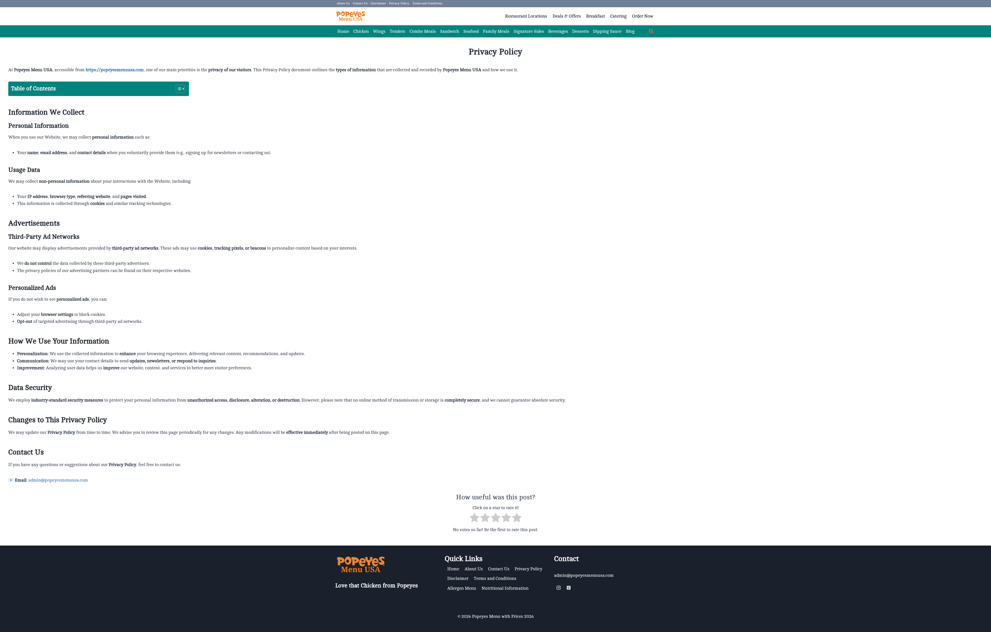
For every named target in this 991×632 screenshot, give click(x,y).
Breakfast (595, 16)
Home (343, 31)
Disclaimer (378, 3)
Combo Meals (423, 31)
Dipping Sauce (607, 31)
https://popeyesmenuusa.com (115, 69)
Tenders (397, 31)
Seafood (471, 31)
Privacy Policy (399, 3)
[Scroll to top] (964, 620)
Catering (618, 16)
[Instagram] (558, 587)
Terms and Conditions (427, 3)
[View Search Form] (651, 31)
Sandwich (449, 31)
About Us (343, 3)
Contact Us (360, 3)
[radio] (474, 518)
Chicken (361, 31)
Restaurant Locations (526, 16)
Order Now (642, 16)
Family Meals (496, 31)
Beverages (558, 31)
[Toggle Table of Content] (177, 88)
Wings (379, 31)
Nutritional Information (505, 588)
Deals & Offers (567, 16)
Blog (630, 31)
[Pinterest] (568, 587)
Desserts (580, 31)
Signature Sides (529, 31)
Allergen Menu (461, 588)
